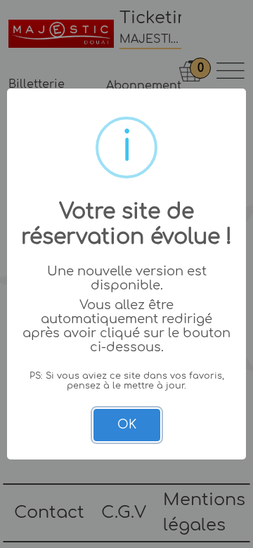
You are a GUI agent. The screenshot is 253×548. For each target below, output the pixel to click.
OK (126, 424)
